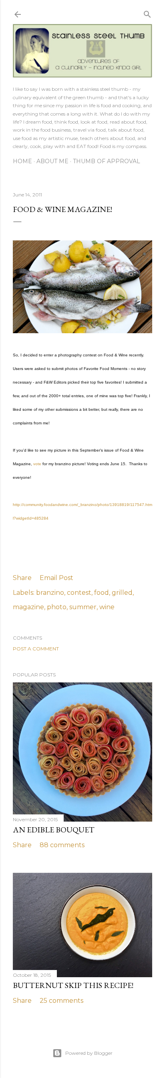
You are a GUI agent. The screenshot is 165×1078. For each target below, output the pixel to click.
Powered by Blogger (89, 1053)
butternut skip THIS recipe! (73, 985)
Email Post (56, 578)
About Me (52, 161)
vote (37, 464)
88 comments (62, 845)
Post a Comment (36, 649)
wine (107, 607)
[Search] (147, 13)
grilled (122, 592)
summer (83, 607)
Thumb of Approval (106, 161)
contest (79, 592)
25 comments (61, 1000)
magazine (28, 607)
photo (56, 607)
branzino (50, 592)
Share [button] (22, 578)
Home (22, 161)
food (101, 592)
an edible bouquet (54, 829)
